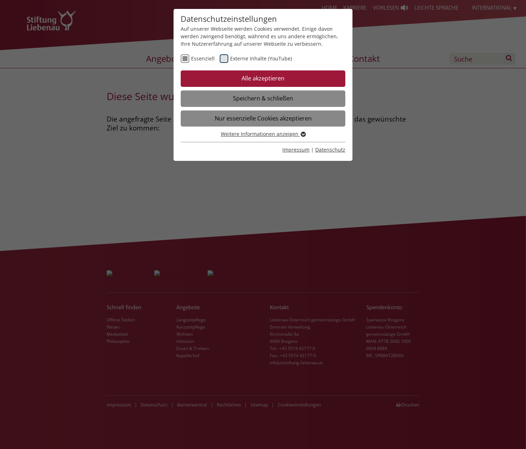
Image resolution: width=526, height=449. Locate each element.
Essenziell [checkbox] (203, 58)
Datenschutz (330, 149)
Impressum (296, 149)
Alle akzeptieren (263, 78)
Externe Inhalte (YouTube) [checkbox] (261, 58)
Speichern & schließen (263, 98)
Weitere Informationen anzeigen (260, 133)
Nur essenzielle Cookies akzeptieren (263, 118)
